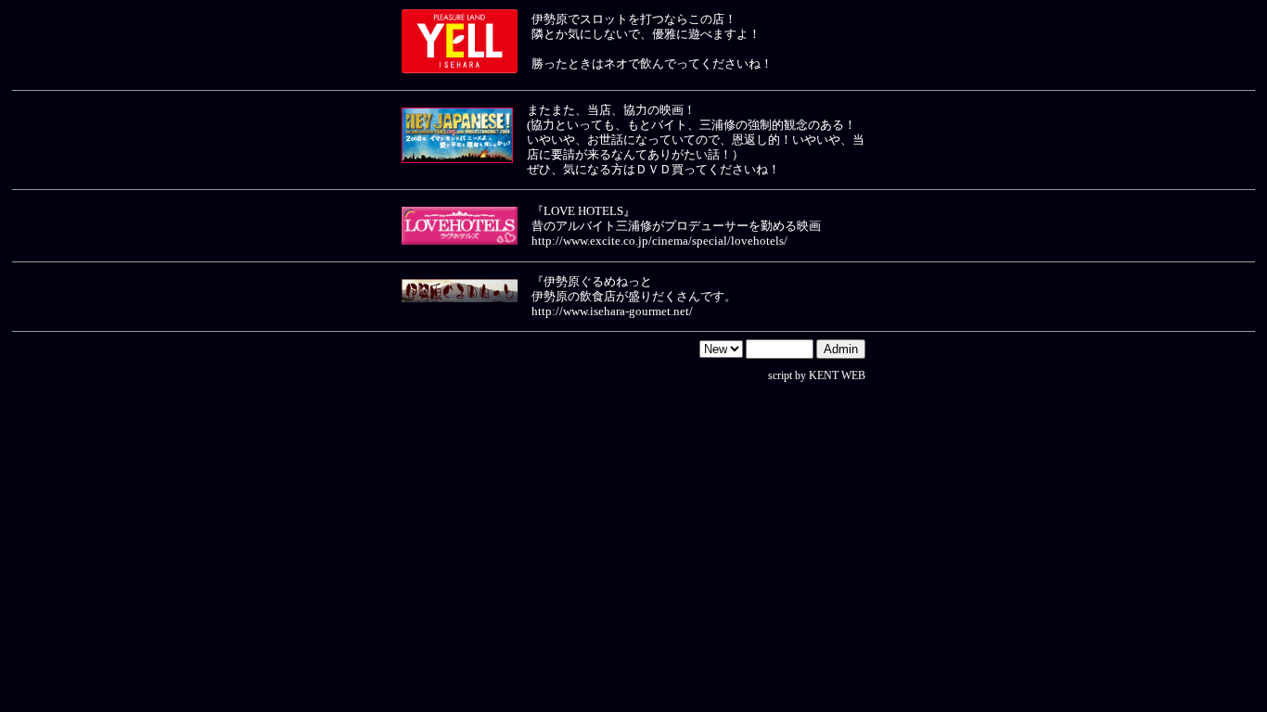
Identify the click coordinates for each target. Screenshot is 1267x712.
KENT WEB (837, 375)
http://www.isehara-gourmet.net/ (612, 311)
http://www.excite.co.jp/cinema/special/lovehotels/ (659, 241)
